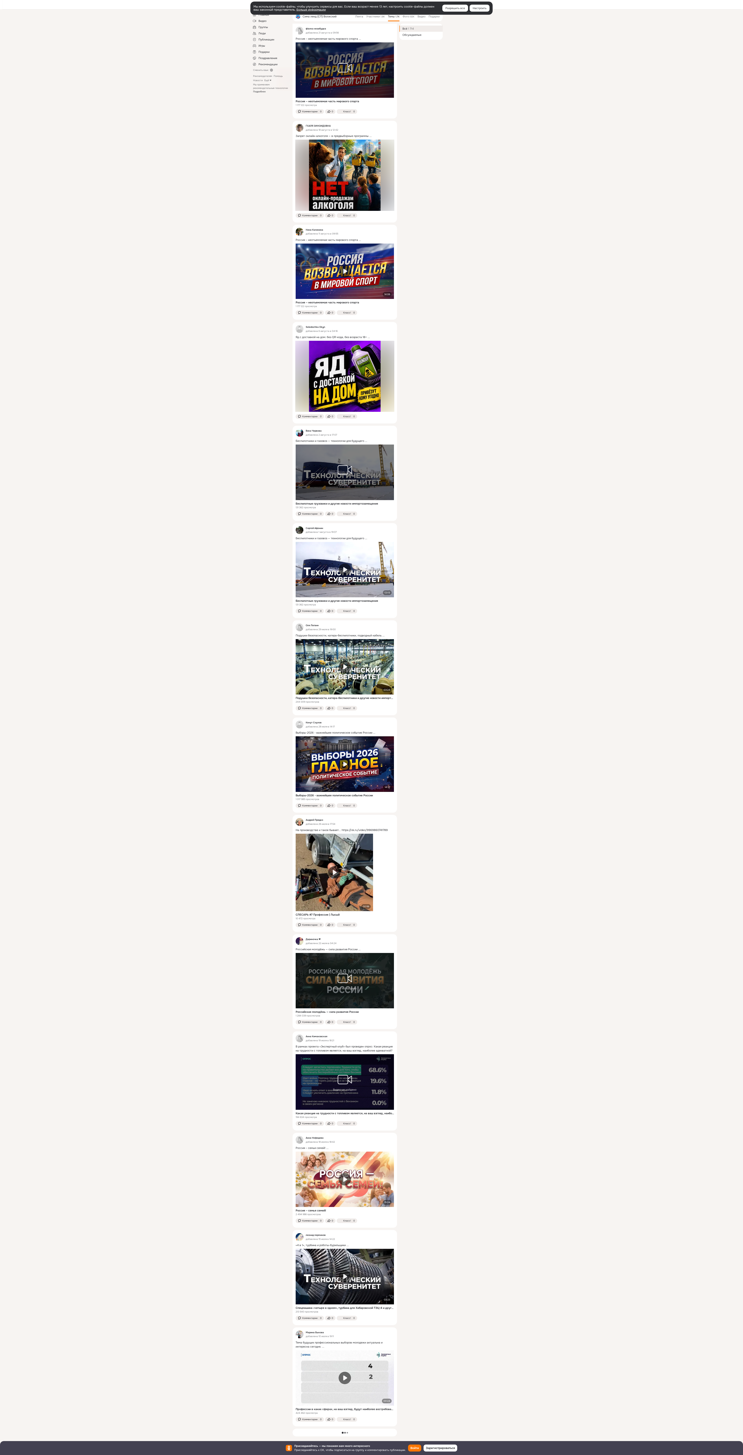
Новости (258, 80)
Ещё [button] (266, 80)
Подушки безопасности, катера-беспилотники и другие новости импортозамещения (345, 698)
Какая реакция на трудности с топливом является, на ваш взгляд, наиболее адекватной (345, 1113)
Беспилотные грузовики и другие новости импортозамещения (337, 503)
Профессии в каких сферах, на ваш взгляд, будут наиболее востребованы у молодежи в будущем (345, 1409)
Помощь (278, 76)
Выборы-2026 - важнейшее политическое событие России (334, 795)
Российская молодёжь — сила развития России (327, 1012)
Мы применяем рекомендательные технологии (270, 88)
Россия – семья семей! (311, 1210)
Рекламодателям (262, 76)
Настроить (479, 8)
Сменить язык (260, 70)
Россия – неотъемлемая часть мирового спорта (327, 101)
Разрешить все (455, 8)
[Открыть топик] (345, 39)
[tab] (359, 16)
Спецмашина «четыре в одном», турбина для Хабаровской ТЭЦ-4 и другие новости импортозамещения (345, 1308)
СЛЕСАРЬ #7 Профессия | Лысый (318, 914)
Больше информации (311, 10)
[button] (310, 111)
